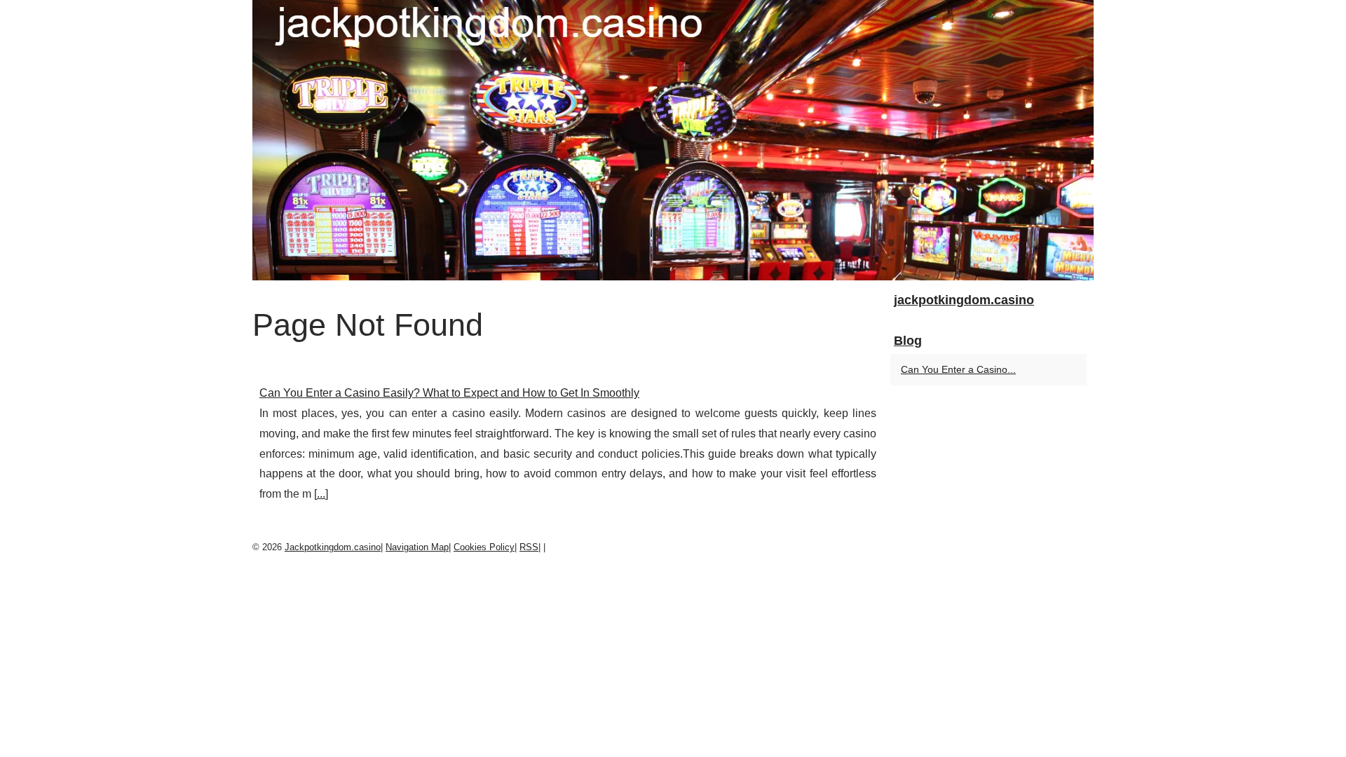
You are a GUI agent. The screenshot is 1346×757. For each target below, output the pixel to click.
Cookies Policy (484, 547)
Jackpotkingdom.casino (333, 547)
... (321, 494)
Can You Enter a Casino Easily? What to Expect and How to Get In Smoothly (449, 393)
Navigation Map (417, 547)
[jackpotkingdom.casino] (673, 140)
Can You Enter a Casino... (958, 369)
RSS (528, 547)
